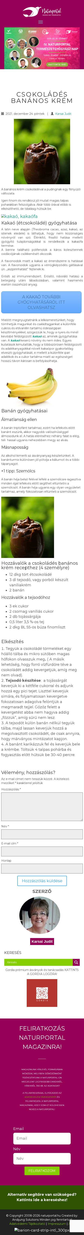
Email (16, 1129)
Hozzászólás (11, 789)
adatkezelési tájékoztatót (40, 1097)
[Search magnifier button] (76, 962)
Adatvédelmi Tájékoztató (27, 1224)
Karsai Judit (63, 114)
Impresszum (57, 1224)
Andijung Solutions (25, 1220)
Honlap (6, 860)
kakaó (37, 336)
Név (5, 826)
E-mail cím (9, 843)
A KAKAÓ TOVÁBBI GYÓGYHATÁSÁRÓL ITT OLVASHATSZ (41, 302)
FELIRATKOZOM (42, 1171)
